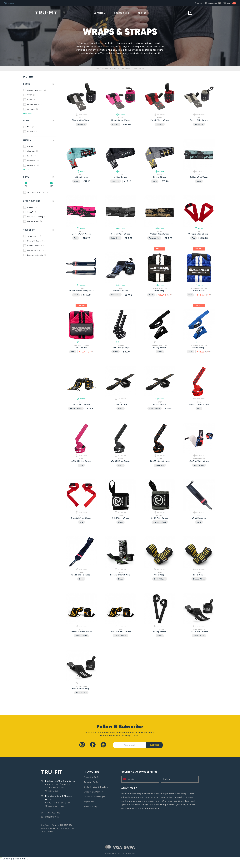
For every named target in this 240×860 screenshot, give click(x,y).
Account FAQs (91, 782)
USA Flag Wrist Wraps (199, 461)
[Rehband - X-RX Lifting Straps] (120, 339)
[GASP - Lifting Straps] (120, 396)
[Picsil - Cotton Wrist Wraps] (199, 169)
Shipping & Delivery (93, 792)
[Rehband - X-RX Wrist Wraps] (120, 510)
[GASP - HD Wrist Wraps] (120, 282)
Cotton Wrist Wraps (199, 177)
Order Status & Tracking (96, 787)
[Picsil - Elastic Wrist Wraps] (81, 112)
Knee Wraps (159, 575)
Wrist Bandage (199, 518)
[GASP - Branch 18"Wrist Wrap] (120, 566)
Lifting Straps (81, 177)
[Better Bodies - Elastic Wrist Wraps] (199, 623)
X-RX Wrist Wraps (120, 518)
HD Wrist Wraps (120, 291)
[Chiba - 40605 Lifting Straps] (199, 396)
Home (97, 68)
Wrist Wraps (160, 291)
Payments (89, 801)
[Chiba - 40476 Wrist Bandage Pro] (81, 282)
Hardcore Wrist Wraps (81, 632)
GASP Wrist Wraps (81, 404)
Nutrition (99, 13)
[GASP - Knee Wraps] (159, 566)
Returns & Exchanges (94, 797)
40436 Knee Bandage (81, 575)
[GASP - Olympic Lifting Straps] (199, 226)
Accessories (121, 13)
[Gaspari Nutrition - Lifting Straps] (159, 339)
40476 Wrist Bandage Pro (81, 291)
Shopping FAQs (91, 777)
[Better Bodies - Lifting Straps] (159, 623)
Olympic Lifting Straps (199, 234)
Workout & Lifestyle (122, 68)
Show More (27, 114)
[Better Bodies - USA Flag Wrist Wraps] (199, 453)
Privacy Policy (91, 806)
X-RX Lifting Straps (120, 348)
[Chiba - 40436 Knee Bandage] (81, 566)
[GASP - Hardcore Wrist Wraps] (81, 623)
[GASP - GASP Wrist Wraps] (81, 396)
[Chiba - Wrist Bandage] (199, 510)
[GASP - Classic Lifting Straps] (81, 510)
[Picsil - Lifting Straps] (81, 169)
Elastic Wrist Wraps (81, 120)
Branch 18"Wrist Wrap (120, 575)
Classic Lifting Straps (81, 518)
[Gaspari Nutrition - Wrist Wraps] (159, 282)
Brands (142, 13)
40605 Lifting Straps (199, 404)
